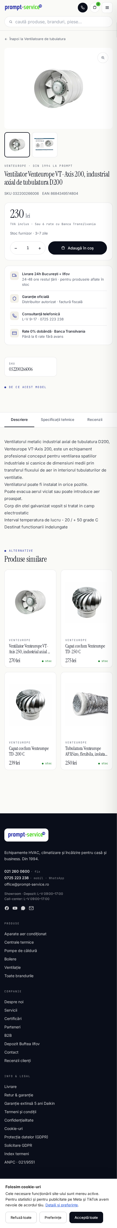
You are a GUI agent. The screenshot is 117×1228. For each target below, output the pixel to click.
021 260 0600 (17, 871)
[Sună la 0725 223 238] (83, 7)
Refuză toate (21, 1217)
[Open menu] (107, 7)
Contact (11, 1052)
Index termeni (16, 1153)
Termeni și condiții (20, 1111)
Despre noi (13, 1001)
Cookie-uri (13, 1128)
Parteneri (12, 1027)
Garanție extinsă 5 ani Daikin (29, 1103)
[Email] (31, 908)
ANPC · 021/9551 (19, 1162)
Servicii (10, 1010)
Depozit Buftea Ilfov (22, 1043)
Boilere (10, 959)
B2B (8, 1035)
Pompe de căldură (20, 950)
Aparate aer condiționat (25, 933)
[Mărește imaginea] (102, 57)
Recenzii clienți (17, 1060)
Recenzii (94, 419)
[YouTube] (15, 908)
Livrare (10, 1086)
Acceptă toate (86, 1217)
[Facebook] (6, 908)
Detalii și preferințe (61, 1205)
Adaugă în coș (81, 248)
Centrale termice (19, 942)
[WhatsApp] (23, 908)
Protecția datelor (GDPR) (26, 1137)
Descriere (19, 419)
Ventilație (12, 967)
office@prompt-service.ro (26, 884)
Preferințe (53, 1217)
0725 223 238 (16, 878)
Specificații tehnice (57, 419)
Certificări (12, 1018)
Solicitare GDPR (18, 1145)
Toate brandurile (18, 975)
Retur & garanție (18, 1095)
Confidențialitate (18, 1120)
